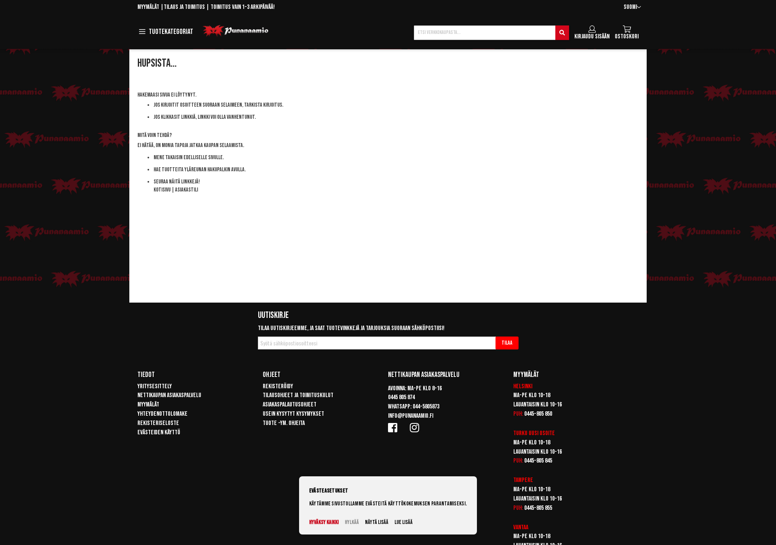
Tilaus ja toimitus (184, 7)
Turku (520, 433)
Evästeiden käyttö (158, 432)
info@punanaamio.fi (410, 416)
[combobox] (491, 32)
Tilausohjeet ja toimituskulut (298, 395)
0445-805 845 (538, 461)
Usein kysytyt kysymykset (293, 414)
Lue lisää (403, 522)
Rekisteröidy (278, 386)
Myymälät (148, 7)
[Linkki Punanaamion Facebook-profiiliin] (394, 427)
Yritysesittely (154, 386)
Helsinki (522, 386)
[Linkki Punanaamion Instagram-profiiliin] (416, 427)
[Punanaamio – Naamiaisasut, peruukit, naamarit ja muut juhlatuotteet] (235, 31)
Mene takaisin (168, 157)
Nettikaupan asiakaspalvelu (169, 395)
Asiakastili (186, 189)
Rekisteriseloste (158, 423)
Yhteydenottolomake (162, 414)
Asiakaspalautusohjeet (289, 404)
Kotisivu (162, 189)
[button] (632, 7)
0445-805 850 (538, 414)
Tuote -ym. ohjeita (284, 423)
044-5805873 (426, 406)
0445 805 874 (401, 397)
